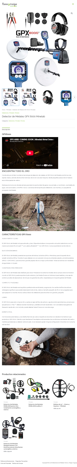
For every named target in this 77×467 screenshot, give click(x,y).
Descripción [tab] (6, 129)
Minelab (8, 110)
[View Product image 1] (10, 97)
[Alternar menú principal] (73, 4)
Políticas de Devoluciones (7, 461)
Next (74, 97)
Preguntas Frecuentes (21, 461)
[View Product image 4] (66, 97)
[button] (72, 13)
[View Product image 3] (47, 97)
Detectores (5, 113)
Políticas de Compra (17, 463)
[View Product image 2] (29, 97)
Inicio (3, 110)
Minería (17, 113)
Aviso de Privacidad (6, 463)
